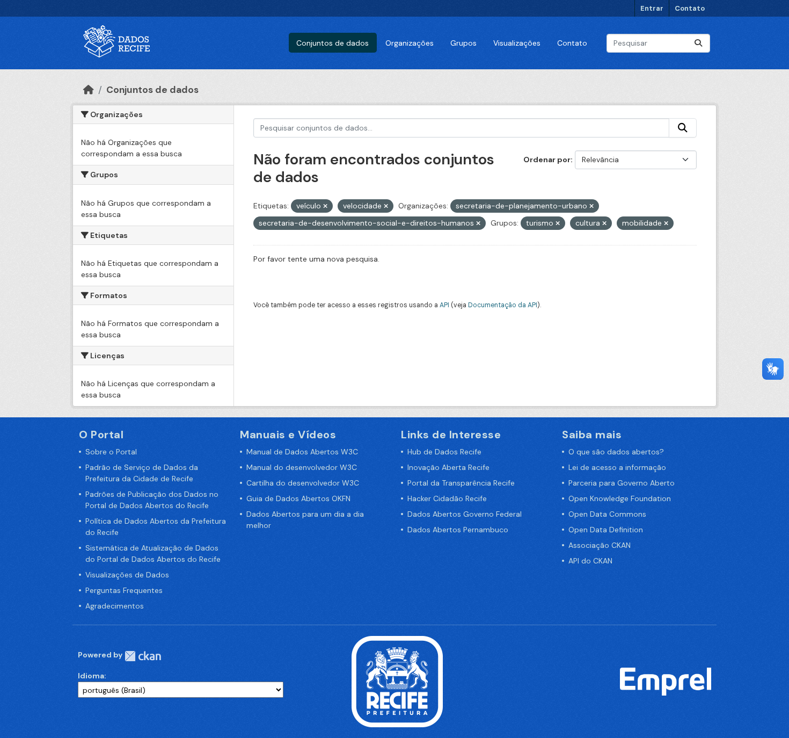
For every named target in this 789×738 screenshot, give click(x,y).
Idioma (91, 676)
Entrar (651, 8)
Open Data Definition (605, 529)
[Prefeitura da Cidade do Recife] (397, 681)
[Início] (88, 90)
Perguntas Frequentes (124, 590)
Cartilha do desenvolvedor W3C (302, 483)
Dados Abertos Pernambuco (457, 529)
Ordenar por (547, 159)
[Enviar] (698, 43)
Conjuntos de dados (332, 43)
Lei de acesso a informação (617, 467)
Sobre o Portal (111, 452)
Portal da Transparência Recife (461, 483)
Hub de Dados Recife (444, 452)
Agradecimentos (114, 606)
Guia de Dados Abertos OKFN (298, 498)
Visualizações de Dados (127, 575)
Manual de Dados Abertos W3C (302, 452)
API (444, 305)
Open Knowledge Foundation (619, 498)
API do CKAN (590, 561)
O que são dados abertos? (616, 452)
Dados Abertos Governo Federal (464, 514)
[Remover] (325, 206)
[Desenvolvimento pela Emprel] (665, 681)
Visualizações (516, 43)
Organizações (409, 43)
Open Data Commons (607, 514)
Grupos (463, 43)
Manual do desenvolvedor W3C (301, 467)
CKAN (143, 656)
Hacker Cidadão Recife (447, 498)
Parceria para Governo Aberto (621, 483)
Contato (690, 8)
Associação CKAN (599, 545)
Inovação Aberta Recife (448, 467)
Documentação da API (502, 305)
